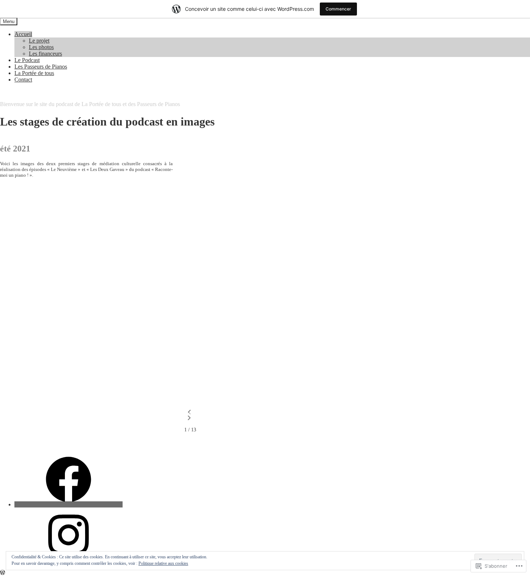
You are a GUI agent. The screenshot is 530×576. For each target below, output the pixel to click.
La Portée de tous (34, 73)
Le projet (39, 41)
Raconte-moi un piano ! (27, 92)
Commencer (338, 9)
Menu (8, 21)
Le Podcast (27, 60)
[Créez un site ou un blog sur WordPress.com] (2, 573)
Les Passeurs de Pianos (40, 66)
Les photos (41, 47)
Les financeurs (45, 53)
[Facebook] (68, 504)
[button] (189, 412)
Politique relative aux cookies (163, 563)
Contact (23, 79)
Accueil (23, 34)
